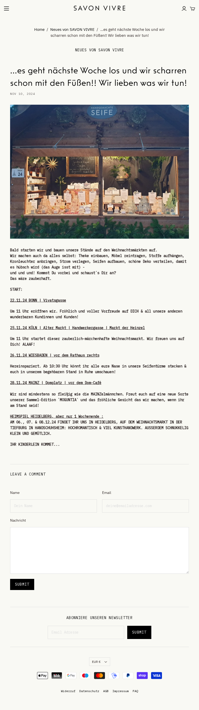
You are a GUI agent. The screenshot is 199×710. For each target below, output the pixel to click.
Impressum (120, 691)
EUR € (96, 662)
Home (39, 29)
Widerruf (68, 691)
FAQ (135, 691)
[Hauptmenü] (6, 8)
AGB (106, 691)
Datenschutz (89, 691)
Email (106, 492)
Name (15, 492)
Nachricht (18, 520)
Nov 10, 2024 (22, 94)
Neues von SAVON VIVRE (72, 29)
